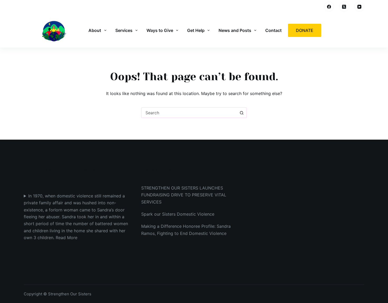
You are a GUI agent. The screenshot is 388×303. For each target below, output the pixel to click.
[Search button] (241, 113)
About (94, 30)
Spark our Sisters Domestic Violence (177, 214)
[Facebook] (329, 7)
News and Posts (235, 30)
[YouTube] (359, 7)
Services (124, 30)
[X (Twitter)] (344, 7)
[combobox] (188, 112)
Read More (66, 237)
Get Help (196, 30)
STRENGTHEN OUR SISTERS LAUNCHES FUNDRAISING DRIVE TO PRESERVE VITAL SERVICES (183, 195)
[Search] (316, 6)
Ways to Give (159, 30)
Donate (304, 30)
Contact (273, 30)
